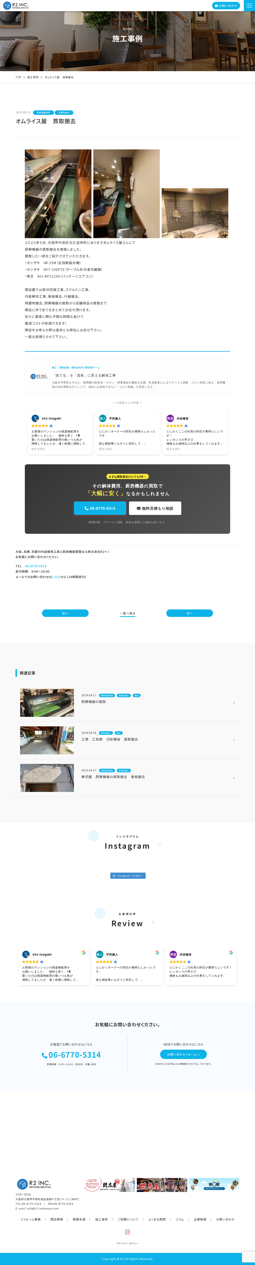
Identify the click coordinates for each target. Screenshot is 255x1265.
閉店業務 (56, 1219)
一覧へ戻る (127, 613)
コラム (179, 1219)
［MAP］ (74, 1199)
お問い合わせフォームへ (183, 1054)
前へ (65, 613)
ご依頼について (128, 1219)
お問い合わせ (225, 1219)
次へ (189, 613)
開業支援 (79, 1219)
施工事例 (33, 77)
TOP (18, 77)
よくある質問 (157, 1219)
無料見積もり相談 (157, 508)
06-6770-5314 (102, 508)
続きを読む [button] (39, 449)
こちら (56, 577)
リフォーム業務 (31, 1219)
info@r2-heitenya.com (43, 1208)
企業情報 (200, 1219)
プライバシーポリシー (127, 1243)
